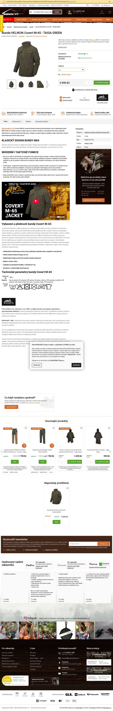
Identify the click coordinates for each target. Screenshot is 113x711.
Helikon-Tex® (88, 143)
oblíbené (102, 13)
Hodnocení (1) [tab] (16, 121)
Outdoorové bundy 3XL (102, 132)
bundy (94, 40)
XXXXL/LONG (14, 472)
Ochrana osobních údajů (9, 666)
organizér (15, 170)
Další (108, 19)
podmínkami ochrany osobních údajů (96, 547)
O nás (4, 5)
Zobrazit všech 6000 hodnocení (42, 567)
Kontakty (33, 669)
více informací (99, 656)
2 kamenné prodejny (73, 112)
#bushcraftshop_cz (83, 618)
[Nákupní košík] (108, 12)
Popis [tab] (5, 121)
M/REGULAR (43, 472)
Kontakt (66, 5)
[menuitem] (7, 19)
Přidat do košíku (103, 82)
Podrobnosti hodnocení (40, 36)
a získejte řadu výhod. (86, 90)
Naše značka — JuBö (36, 658)
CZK (87, 5)
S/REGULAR (34, 472)
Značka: (102, 97)
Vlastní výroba (12, 5)
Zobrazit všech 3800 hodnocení (73, 567)
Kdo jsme (33, 653)
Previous (1, 451)
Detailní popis (62, 47)
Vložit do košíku (76, 462)
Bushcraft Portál (56, 5)
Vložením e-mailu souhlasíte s (88, 547)
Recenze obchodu (36, 666)
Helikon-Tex (10, 128)
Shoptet (93, 708)
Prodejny (33, 655)
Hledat (57, 12)
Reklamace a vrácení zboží (10, 664)
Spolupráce (32, 5)
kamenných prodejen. (33, 403)
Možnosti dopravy (86, 58)
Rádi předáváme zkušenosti (17, 112)
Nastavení (36, 365)
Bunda (4, 128)
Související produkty (41, 121)
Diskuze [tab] (28, 121)
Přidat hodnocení (38, 378)
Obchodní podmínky (8, 661)
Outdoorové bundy (90, 132)
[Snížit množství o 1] (86, 83)
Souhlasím (76, 365)
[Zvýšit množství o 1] (91, 83)
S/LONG (5, 472)
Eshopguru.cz (107, 708)
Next (110, 451)
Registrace (107, 5)
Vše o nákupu (23, 5)
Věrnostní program (7, 655)
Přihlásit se (103, 544)
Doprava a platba (7, 653)
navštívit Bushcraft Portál (92, 200)
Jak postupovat (11, 407)
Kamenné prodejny (43, 5)
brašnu (61, 235)
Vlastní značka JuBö (102, 112)
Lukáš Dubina (79, 708)
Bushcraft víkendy (35, 661)
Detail (14, 461)
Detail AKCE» (72, 1)
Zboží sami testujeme (44, 112)
